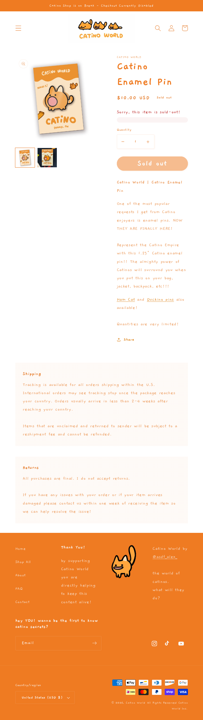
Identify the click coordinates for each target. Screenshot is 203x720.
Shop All (23, 562)
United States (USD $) (42, 698)
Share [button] (129, 340)
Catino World (135, 702)
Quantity (124, 130)
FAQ (19, 589)
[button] (18, 28)
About (20, 575)
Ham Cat (126, 299)
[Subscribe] (94, 643)
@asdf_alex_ (165, 556)
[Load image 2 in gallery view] (47, 157)
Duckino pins (160, 299)
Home (20, 549)
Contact (22, 602)
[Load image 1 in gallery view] (25, 157)
